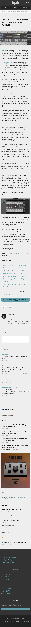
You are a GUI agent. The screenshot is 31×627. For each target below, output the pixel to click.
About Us (6, 621)
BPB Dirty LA (5, 576)
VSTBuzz (4, 51)
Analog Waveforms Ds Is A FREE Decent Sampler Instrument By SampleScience (14, 278)
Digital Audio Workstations (9, 561)
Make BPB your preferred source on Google (16, 299)
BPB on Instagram (7, 595)
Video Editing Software (8, 562)
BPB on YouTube (6, 588)
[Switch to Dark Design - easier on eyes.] (29, 3)
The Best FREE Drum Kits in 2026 (10, 520)
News (5, 7)
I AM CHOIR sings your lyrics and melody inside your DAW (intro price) (14, 446)
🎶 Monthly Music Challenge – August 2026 (13, 542)
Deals (15, 7)
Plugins (25, 7)
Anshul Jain (14, 28)
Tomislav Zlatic (6, 294)
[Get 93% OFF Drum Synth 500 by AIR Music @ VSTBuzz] (15, 38)
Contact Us (19, 623)
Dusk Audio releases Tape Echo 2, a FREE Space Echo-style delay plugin (14, 425)
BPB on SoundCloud (7, 593)
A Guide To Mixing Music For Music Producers (14, 515)
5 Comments (21, 28)
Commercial (5, 307)
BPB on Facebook (6, 590)
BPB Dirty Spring (6, 578)
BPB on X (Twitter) (7, 591)
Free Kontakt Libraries (7, 525)
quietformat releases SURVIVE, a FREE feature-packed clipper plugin (14, 439)
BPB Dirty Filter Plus (7, 573)
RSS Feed (20, 605)
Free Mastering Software (8, 564)
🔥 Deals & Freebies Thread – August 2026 (13, 537)
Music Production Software (9, 557)
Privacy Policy (26, 621)
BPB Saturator (5, 579)
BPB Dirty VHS (6, 574)
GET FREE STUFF (5, 414)
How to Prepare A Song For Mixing (11, 509)
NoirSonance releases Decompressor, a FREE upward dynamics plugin (14, 432)
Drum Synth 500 (6, 63)
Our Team (12, 621)
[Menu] (2, 2)
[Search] (26, 2)
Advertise (13, 623)
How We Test (18, 621)
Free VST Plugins (6, 559)
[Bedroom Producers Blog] (15, 3)
